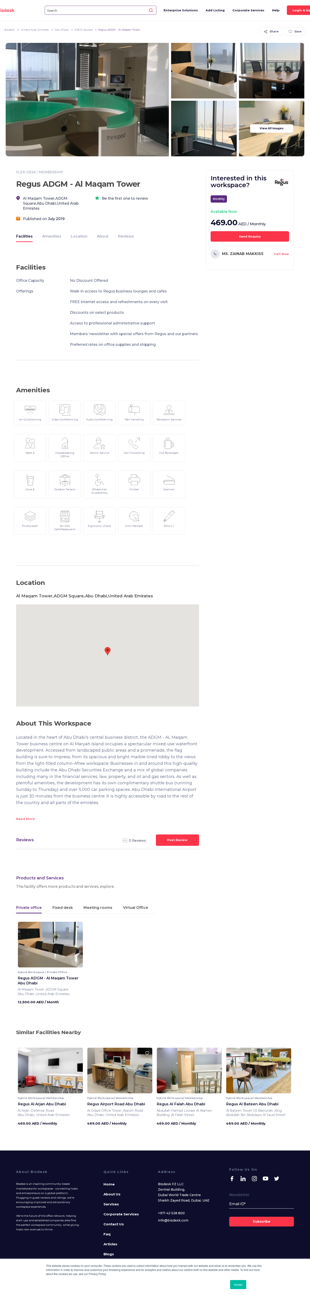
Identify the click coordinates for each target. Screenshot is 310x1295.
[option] (50, 946)
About (102, 236)
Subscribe (261, 1221)
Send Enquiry (250, 236)
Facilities (24, 236)
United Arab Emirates (35, 29)
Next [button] (75, 946)
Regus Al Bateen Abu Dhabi (252, 1104)
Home (109, 1184)
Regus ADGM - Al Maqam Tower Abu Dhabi (48, 980)
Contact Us (113, 1224)
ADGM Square (83, 29)
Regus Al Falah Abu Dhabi (181, 1104)
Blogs (108, 1254)
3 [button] (51, 964)
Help (276, 10)
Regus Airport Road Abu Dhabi (116, 1104)
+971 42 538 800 (171, 1213)
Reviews (126, 236)
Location (79, 236)
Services (111, 1204)
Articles (110, 1244)
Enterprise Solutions (181, 10)
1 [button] (47, 964)
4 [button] (54, 964)
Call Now (281, 254)
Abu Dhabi (62, 29)
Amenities (51, 236)
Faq (107, 1234)
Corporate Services (248, 10)
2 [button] (49, 964)
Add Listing (215, 10)
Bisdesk (10, 29)
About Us (112, 1194)
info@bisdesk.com (173, 1220)
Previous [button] (25, 946)
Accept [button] (238, 1284)
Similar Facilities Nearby (48, 1032)
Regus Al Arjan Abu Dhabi (42, 1104)
